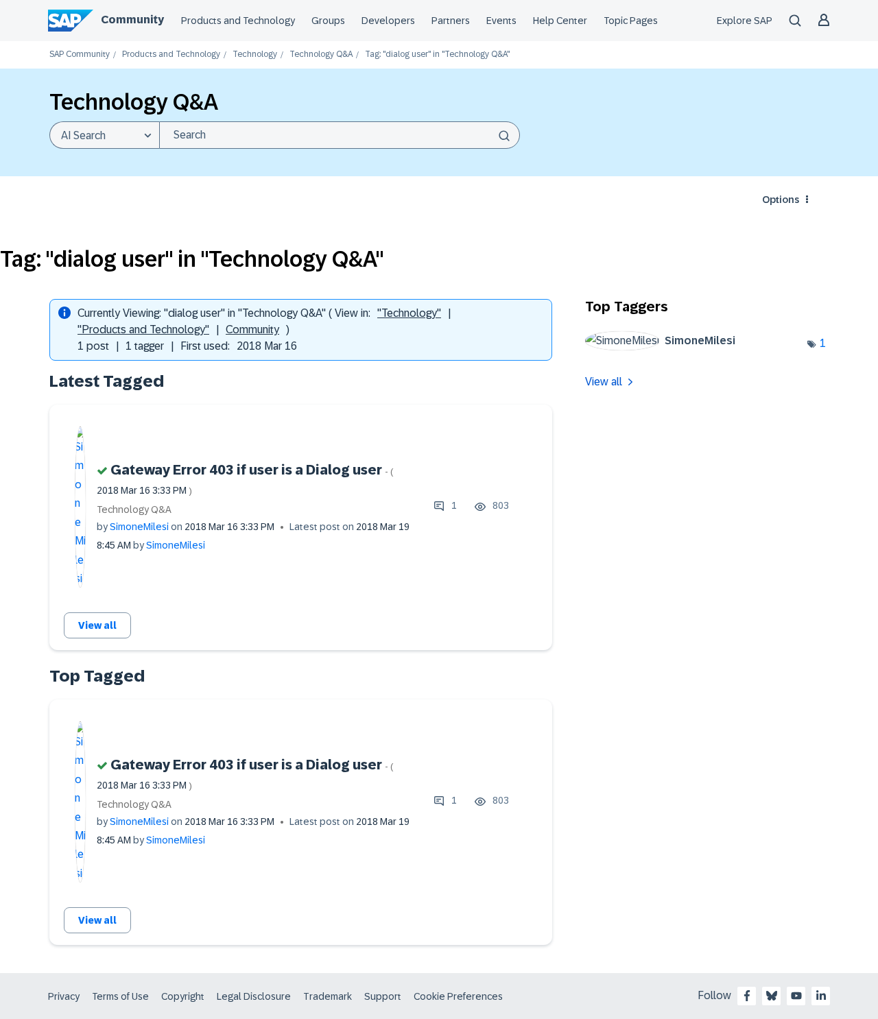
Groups (328, 20)
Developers (388, 20)
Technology (255, 54)
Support (382, 996)
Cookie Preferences (458, 996)
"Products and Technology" (143, 329)
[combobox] (339, 135)
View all (97, 625)
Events (501, 20)
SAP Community (79, 54)
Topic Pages (631, 20)
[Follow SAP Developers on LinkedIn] (821, 995)
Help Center (560, 20)
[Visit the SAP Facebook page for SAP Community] (746, 995)
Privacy (64, 996)
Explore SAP (744, 20)
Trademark (327, 996)
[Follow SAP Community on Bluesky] (771, 995)
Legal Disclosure (254, 996)
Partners (450, 20)
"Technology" (409, 313)
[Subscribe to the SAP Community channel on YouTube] (796, 995)
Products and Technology (238, 20)
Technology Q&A (321, 54)
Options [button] (780, 199)
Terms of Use (120, 996)
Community (132, 19)
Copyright (182, 996)
